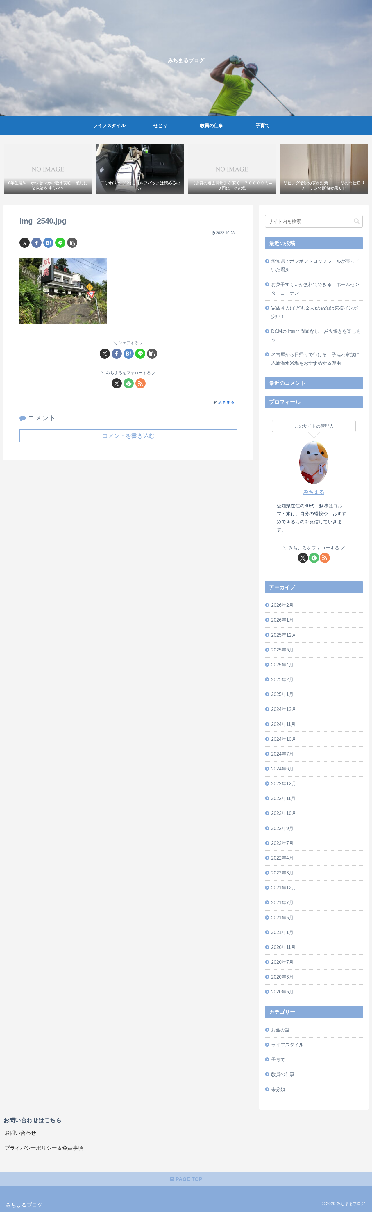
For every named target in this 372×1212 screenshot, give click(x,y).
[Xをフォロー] (117, 383)
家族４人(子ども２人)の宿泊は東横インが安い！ (314, 312)
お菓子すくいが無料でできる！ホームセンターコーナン (315, 288)
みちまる (313, 492)
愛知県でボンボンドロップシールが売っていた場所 (315, 265)
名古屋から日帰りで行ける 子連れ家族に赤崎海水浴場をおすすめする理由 (315, 358)
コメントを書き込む (128, 436)
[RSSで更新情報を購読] (140, 383)
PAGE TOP (188, 1179)
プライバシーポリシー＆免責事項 (44, 1148)
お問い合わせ (20, 1133)
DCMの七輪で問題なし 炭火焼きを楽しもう (316, 335)
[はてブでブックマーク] (48, 243)
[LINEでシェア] (60, 243)
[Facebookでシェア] (36, 243)
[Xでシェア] (24, 243)
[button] (72, 243)
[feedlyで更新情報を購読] (129, 383)
